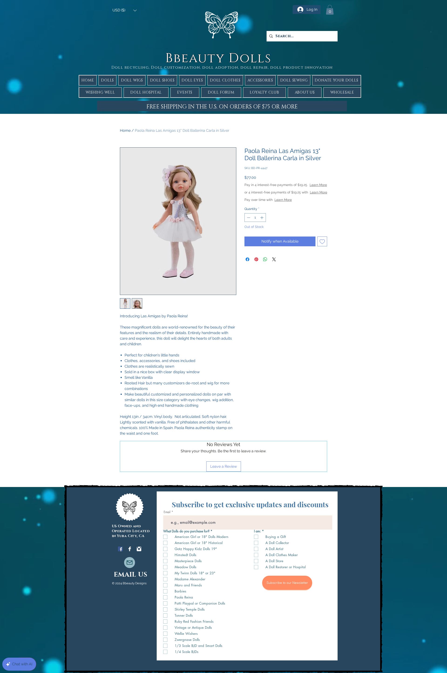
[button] (124, 10)
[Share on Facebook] (247, 268)
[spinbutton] (255, 227)
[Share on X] (274, 268)
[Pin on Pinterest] (256, 268)
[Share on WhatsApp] (265, 268)
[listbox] (124, 10)
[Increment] (262, 227)
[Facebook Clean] (129, 549)
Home (125, 130)
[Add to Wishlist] (322, 251)
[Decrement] (248, 227)
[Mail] (129, 562)
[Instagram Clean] (139, 549)
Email (167, 512)
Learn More (281, 189)
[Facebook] (120, 549)
